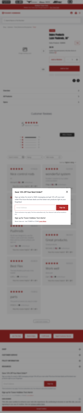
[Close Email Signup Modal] (67, 192)
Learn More (42, 221)
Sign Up (62, 208)
